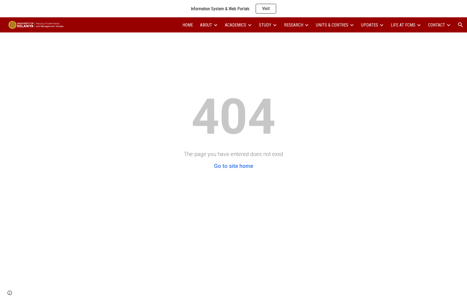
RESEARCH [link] (293, 25)
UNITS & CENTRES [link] (332, 25)
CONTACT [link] (436, 25)
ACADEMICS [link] (235, 25)
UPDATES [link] (369, 25)
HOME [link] (187, 25)
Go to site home (233, 166)
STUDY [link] (265, 25)
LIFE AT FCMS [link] (403, 25)
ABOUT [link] (206, 25)
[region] (233, 8)
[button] (460, 24)
